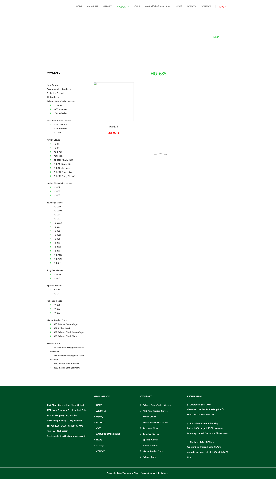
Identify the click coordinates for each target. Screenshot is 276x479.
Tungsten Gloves (55, 270)
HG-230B (57, 211)
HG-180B (57, 235)
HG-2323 (57, 223)
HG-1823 (57, 247)
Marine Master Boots (57, 320)
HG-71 (56, 294)
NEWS (179, 6)
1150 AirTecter (60, 113)
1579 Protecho (60, 129)
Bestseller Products (56, 93)
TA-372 (56, 309)
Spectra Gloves (54, 285)
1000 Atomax (60, 109)
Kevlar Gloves (53, 140)
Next (161, 153)
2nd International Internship (204, 423)
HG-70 (56, 289)
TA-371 (56, 305)
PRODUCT (122, 7)
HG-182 (56, 243)
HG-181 (56, 239)
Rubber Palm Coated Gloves (61, 101)
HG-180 (56, 231)
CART (137, 6)
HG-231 (56, 215)
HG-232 (57, 219)
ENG (221, 7)
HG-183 (56, 251)
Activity (191, 6)
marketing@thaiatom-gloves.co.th (70, 436)
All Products (53, 97)
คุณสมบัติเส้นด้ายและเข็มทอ (158, 6)
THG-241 (57, 263)
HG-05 (56, 144)
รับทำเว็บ (145, 473)
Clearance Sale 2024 (200, 405)
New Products (53, 85)
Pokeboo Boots (54, 301)
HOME (79, 6)
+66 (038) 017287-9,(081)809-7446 (67, 426)
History (107, 6)
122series (57, 105)
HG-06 (56, 148)
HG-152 (56, 187)
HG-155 (56, 191)
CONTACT (206, 6)
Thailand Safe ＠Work (202, 442)
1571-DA (57, 133)
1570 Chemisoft (61, 124)
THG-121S (57, 259)
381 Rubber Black (61, 328)
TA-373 (56, 313)
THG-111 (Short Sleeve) (64, 172)
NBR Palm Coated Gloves (59, 120)
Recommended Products (59, 89)
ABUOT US (92, 6)
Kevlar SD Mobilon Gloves (60, 183)
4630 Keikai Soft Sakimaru (66, 368)
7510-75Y (57, 152)
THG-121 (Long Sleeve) (64, 176)
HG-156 (56, 195)
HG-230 (57, 207)
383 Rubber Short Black (65, 336)
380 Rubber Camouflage (65, 324)
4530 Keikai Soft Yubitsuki (66, 363)
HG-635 (225, 37)
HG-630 (57, 274)
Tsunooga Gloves (55, 203)
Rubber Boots (53, 343)
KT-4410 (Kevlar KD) (63, 160)
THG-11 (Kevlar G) (61, 164)
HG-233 (57, 227)
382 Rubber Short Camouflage (68, 332)
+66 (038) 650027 (60, 431)
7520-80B (57, 156)
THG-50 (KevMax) (61, 168)
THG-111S (57, 255)
